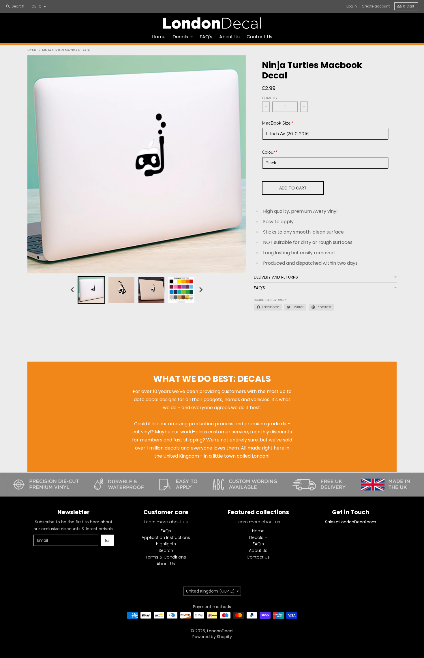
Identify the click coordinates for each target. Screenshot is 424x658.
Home (32, 50)
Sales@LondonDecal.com (350, 522)
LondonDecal (220, 631)
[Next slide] (200, 290)
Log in (351, 6)
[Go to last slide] (72, 290)
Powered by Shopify (212, 637)
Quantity (269, 98)
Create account (376, 6)
